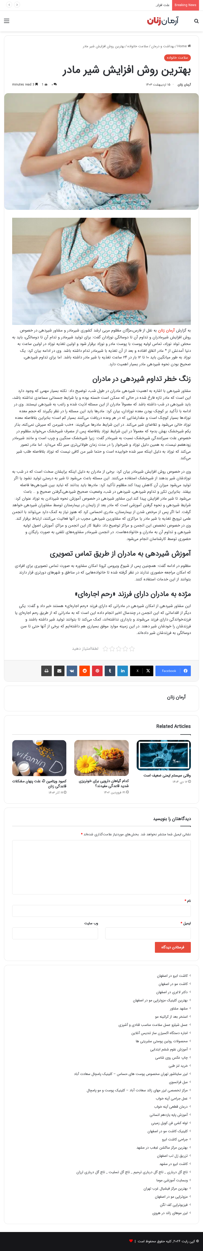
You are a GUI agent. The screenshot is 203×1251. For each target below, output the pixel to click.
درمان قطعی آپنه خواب (171, 1107)
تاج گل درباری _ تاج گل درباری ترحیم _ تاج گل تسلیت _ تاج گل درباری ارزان (132, 1172)
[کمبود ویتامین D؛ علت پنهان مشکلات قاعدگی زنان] (39, 758)
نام (187, 901)
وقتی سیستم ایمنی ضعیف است (167, 775)
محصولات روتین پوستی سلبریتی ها (162, 1041)
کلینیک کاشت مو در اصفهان (167, 1131)
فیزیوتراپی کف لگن (174, 1205)
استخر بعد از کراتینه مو (171, 1017)
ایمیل (186, 923)
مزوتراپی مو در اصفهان (171, 1197)
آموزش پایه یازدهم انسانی (169, 1115)
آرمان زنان (184, 84)
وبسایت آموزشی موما (172, 1180)
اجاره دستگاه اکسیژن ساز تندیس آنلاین (159, 1033)
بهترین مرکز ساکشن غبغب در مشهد (162, 1147)
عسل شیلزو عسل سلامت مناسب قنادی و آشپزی (153, 1025)
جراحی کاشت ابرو (175, 1139)
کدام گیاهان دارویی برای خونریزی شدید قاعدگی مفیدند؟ (104, 783)
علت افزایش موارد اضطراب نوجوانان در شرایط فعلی (133, 5)
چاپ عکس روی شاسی (171, 1057)
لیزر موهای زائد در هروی (170, 1213)
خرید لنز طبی (178, 1066)
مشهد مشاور (179, 1008)
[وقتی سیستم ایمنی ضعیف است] (164, 755)
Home (182, 46)
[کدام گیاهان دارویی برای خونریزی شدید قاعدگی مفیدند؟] (101, 758)
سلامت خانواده (137, 46)
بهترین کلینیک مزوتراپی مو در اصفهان (160, 1000)
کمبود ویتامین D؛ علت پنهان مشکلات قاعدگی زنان (39, 783)
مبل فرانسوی (178, 1082)
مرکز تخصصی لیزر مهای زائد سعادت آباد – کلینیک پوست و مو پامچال (137, 1090)
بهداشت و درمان (162, 46)
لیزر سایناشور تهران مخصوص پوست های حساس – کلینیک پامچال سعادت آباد (131, 1074)
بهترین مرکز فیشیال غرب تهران (166, 1188)
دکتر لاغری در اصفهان (172, 992)
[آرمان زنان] (163, 21)
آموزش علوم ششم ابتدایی (169, 1049)
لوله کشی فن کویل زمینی (169, 1123)
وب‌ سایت (91, 923)
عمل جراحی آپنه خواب (172, 1098)
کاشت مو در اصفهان (173, 984)
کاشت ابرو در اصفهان (172, 976)
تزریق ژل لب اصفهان (172, 1156)
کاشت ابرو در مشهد (173, 1164)
